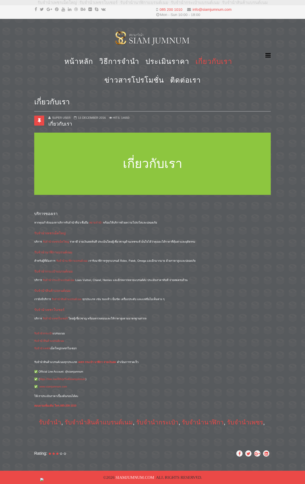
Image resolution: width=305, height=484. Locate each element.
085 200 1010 (171, 9)
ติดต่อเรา (185, 80)
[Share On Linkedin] (266, 453)
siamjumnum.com (135, 477)
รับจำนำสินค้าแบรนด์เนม (245, 2)
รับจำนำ (50, 422)
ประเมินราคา (167, 61)
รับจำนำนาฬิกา (203, 422)
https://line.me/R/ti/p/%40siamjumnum (62, 379)
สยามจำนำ (95, 222)
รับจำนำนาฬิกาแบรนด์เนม (144, 2)
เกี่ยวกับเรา (213, 61)
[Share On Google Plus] (257, 453)
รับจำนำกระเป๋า (43, 333)
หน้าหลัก (78, 61)
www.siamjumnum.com (53, 386)
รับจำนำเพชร (42, 348)
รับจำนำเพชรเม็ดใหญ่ (57, 2)
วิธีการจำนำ (119, 61)
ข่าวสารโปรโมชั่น (134, 80)
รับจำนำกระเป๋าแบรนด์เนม (195, 2)
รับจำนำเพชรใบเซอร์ (98, 2)
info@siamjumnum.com (212, 9)
